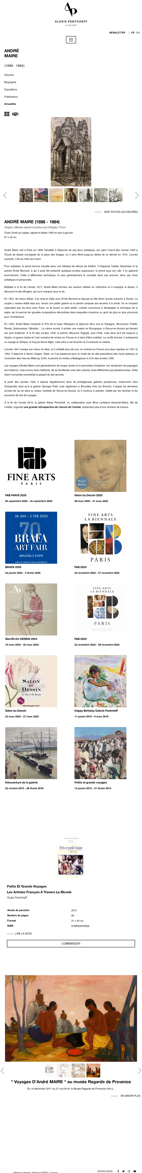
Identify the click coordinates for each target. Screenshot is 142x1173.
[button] (6, 195)
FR (132, 32)
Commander (71, 943)
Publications (11, 96)
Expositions (10, 89)
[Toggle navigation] (71, 39)
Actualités (10, 103)
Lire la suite (23, 933)
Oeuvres (9, 74)
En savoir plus (130, 1095)
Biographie (10, 82)
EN (137, 32)
